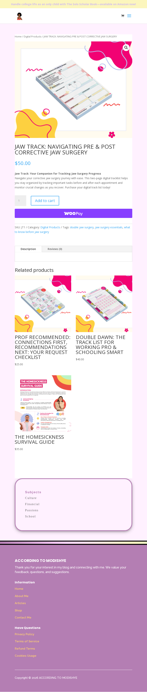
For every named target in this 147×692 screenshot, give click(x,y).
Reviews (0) (55, 249)
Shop (18, 610)
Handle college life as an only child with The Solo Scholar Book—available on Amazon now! (73, 4)
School (30, 516)
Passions (31, 510)
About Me (22, 596)
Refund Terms (25, 648)
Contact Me (23, 617)
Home (18, 36)
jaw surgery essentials (108, 227)
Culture (31, 498)
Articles (20, 603)
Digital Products (33, 36)
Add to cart (45, 200)
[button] (126, 47)
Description (28, 249)
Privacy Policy (24, 634)
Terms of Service (27, 641)
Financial (32, 504)
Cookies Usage (25, 655)
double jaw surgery (82, 227)
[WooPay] (73, 213)
